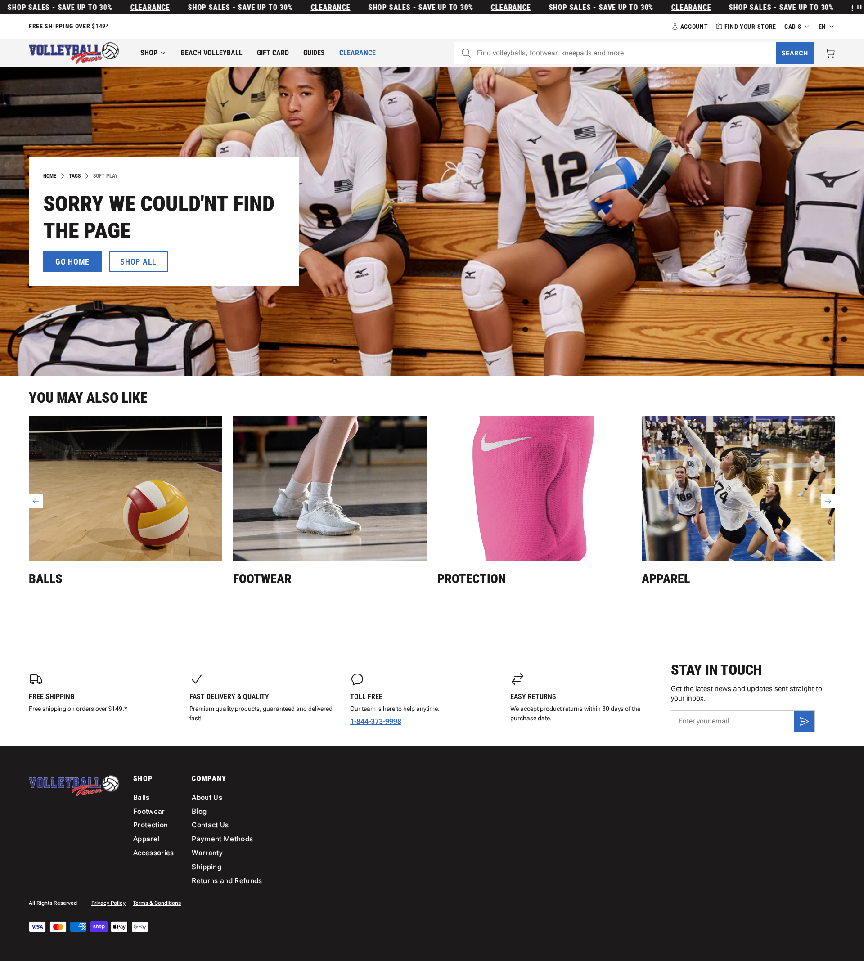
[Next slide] (828, 501)
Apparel (666, 578)
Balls (45, 578)
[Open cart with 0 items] (829, 53)
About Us (207, 797)
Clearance (121, 7)
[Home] (74, 53)
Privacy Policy (108, 903)
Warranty (207, 853)
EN (822, 26)
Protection (471, 578)
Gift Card (273, 53)
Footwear (262, 578)
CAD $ (792, 26)
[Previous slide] (36, 501)
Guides (314, 53)
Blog (199, 811)
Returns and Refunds (227, 880)
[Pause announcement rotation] (858, 7)
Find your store (750, 26)
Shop (149, 53)
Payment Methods (222, 839)
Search (795, 53)
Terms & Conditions (157, 903)
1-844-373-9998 (375, 721)
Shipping (206, 866)
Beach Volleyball (212, 53)
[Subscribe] (804, 721)
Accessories (153, 853)
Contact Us (210, 825)
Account (694, 26)
